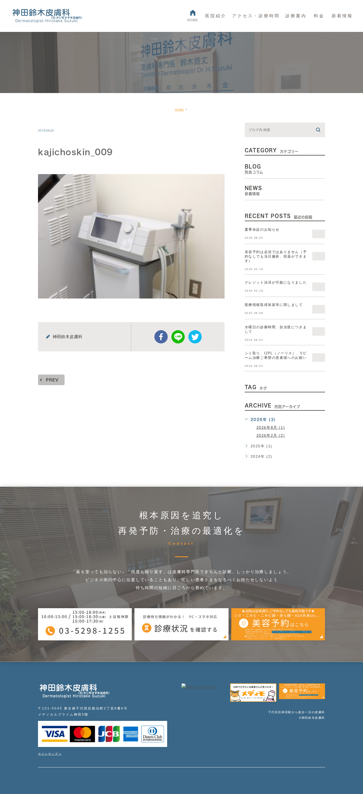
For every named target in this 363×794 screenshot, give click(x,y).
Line (178, 336)
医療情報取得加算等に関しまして (274, 305)
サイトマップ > (49, 753)
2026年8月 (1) (270, 427)
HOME (179, 109)
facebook (161, 336)
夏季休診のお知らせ (262, 230)
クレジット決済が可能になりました (276, 282)
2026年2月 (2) (270, 435)
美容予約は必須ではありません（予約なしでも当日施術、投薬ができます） (276, 256)
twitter (195, 336)
